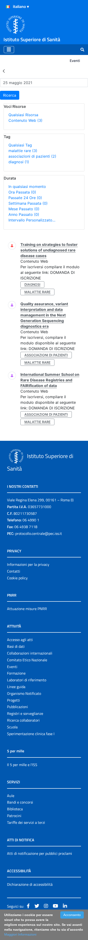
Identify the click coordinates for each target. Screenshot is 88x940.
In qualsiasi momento (27, 186)
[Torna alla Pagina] (4, 71)
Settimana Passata (28, 203)
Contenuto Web (25, 120)
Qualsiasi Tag (20, 145)
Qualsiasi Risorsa (23, 114)
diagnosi (18, 161)
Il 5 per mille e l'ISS (22, 764)
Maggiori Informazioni (20, 934)
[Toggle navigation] (9, 49)
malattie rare (22, 150)
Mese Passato (23, 209)
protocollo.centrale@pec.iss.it (38, 533)
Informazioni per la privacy (28, 564)
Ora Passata (22, 192)
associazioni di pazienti (32, 156)
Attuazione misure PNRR (27, 608)
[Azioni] (8, 6)
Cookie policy (17, 578)
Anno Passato (23, 214)
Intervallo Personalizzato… (31, 220)
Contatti (13, 571)
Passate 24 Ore (25, 197)
